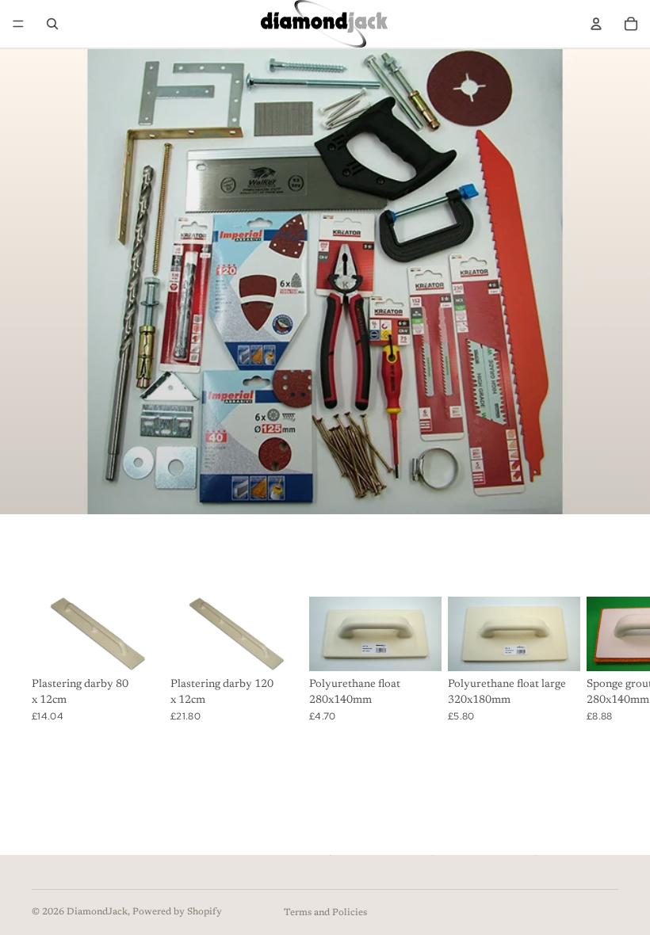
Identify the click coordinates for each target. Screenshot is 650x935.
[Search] (52, 23)
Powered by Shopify (177, 912)
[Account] (596, 23)
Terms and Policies (325, 913)
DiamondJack (97, 912)
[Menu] (18, 24)
